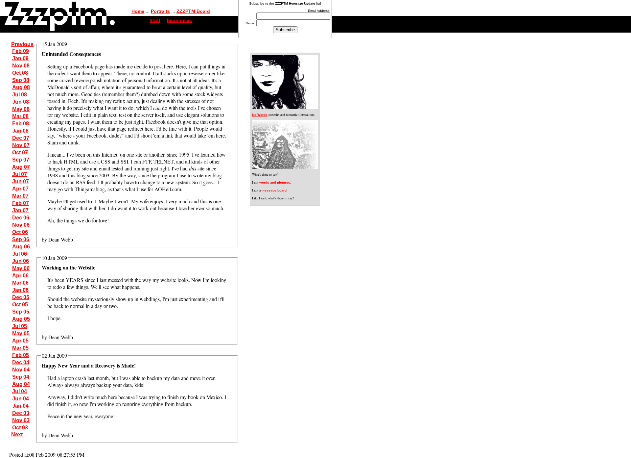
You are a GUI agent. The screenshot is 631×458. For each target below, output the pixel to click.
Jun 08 (20, 102)
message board (274, 190)
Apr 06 (20, 275)
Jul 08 (19, 94)
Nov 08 (21, 65)
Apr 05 (20, 341)
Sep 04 (20, 377)
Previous (22, 44)
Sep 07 (20, 160)
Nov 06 (21, 225)
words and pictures (274, 182)
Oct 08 (20, 73)
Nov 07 (21, 145)
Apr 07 (20, 188)
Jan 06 (20, 290)
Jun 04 (20, 398)
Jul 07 (19, 174)
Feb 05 (20, 355)
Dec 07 (20, 138)
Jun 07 (20, 181)
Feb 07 (20, 203)
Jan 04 (20, 406)
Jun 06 (20, 261)
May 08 (21, 109)
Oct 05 (20, 304)
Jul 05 (19, 326)
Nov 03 (21, 420)
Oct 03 (20, 427)
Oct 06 (20, 232)
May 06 (21, 268)
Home (137, 11)
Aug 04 (21, 384)
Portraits (160, 11)
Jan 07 (20, 210)
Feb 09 (20, 51)
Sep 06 (20, 239)
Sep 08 (20, 80)
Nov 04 (21, 369)
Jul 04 (19, 391)
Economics (179, 20)
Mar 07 (20, 196)
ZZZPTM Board (193, 11)
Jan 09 (20, 58)
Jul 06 (19, 254)
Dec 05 (20, 297)
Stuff (155, 20)
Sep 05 (20, 312)
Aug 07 (21, 167)
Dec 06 (20, 217)
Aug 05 (21, 319)
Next (17, 434)
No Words (260, 114)
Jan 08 (20, 131)
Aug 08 (21, 87)
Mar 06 (20, 283)
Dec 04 (20, 362)
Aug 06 (21, 246)
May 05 (21, 333)
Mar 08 (20, 116)
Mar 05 (20, 348)
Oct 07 (20, 152)
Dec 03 (20, 413)
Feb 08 (20, 123)
